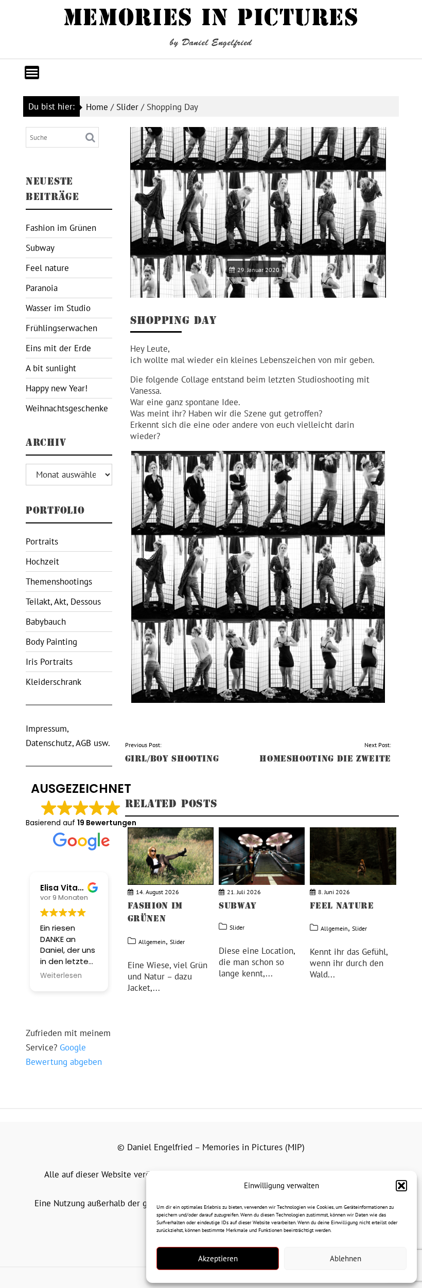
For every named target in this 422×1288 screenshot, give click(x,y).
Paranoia (42, 288)
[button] (401, 1186)
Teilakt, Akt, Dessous (63, 601)
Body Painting (51, 641)
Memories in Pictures (211, 17)
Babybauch (46, 621)
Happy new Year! (56, 388)
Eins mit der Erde (58, 348)
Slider (127, 107)
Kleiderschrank (53, 681)
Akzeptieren (218, 1258)
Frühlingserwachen (61, 328)
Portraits (42, 541)
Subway (40, 247)
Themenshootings (59, 581)
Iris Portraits (49, 661)
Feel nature (47, 268)
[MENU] (32, 72)
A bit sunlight (51, 368)
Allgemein (152, 942)
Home (97, 107)
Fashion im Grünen (61, 227)
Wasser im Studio (58, 308)
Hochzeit (42, 561)
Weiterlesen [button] (61, 976)
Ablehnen (345, 1258)
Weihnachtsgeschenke (67, 408)
